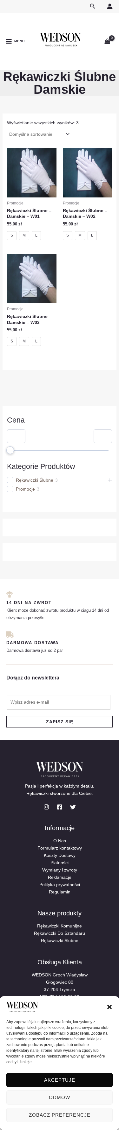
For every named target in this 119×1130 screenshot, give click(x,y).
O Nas (59, 840)
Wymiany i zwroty (59, 869)
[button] (109, 1007)
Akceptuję (59, 1080)
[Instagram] (46, 807)
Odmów (59, 1097)
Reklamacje (59, 877)
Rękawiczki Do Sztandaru (59, 933)
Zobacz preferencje (59, 1115)
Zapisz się (59, 721)
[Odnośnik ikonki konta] (110, 6)
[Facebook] (60, 807)
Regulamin (59, 891)
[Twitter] (73, 807)
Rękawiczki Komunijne (59, 925)
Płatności (59, 862)
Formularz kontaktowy (59, 848)
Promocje (25, 489)
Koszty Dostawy (60, 855)
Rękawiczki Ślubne (34, 480)
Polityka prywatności (59, 884)
